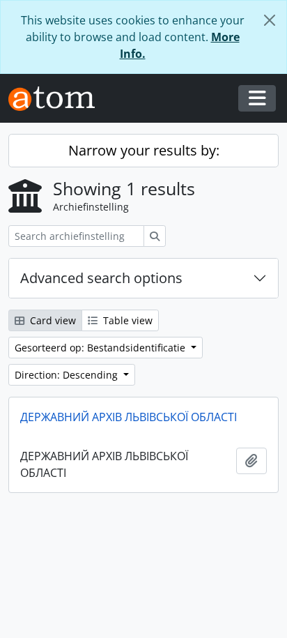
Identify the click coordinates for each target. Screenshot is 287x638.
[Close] (269, 20)
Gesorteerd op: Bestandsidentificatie (101, 347)
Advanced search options (101, 277)
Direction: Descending (68, 374)
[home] (57, 98)
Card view (51, 320)
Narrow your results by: (143, 150)
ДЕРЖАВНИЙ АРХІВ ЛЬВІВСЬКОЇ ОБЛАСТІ (128, 417)
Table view (126, 320)
